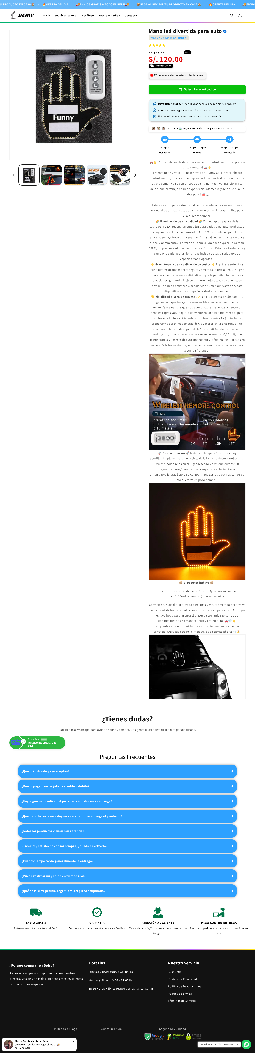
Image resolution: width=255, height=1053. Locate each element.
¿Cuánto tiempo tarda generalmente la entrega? (57, 861)
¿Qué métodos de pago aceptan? (45, 771)
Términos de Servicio (182, 1001)
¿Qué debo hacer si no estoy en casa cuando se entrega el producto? (71, 816)
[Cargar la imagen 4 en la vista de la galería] (97, 175)
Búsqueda (174, 972)
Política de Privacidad (182, 979)
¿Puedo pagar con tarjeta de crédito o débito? (55, 786)
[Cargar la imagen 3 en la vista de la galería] (74, 175)
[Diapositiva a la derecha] (135, 175)
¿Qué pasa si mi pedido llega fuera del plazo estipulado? (63, 891)
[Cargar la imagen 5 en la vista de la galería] (119, 175)
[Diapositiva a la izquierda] (13, 175)
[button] (232, 15)
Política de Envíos (180, 994)
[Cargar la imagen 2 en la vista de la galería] (51, 175)
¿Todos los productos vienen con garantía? (52, 831)
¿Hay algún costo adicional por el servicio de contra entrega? (66, 801)
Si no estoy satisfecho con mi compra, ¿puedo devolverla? (64, 846)
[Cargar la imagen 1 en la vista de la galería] (28, 175)
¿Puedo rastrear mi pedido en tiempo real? (53, 876)
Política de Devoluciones (184, 986)
